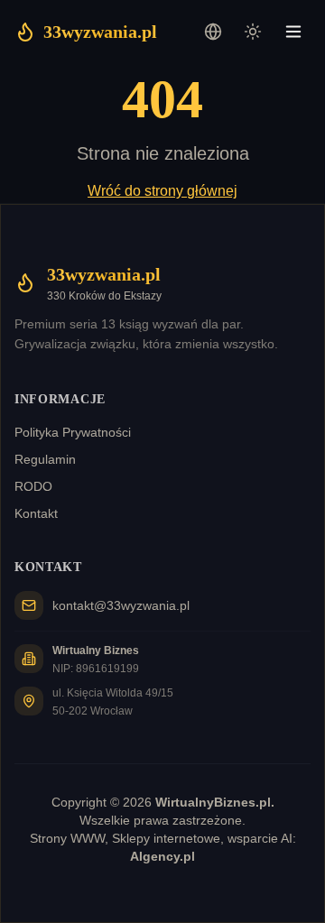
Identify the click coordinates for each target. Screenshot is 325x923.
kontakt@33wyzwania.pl (121, 605)
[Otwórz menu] (293, 31)
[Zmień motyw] (253, 31)
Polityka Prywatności (72, 432)
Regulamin (45, 459)
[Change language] (213, 31)
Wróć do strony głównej (162, 190)
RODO (33, 486)
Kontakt (36, 513)
